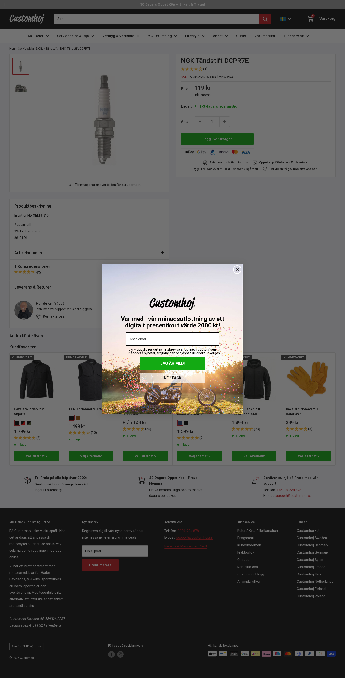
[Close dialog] (237, 269)
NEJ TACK (172, 378)
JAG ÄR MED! (172, 363)
